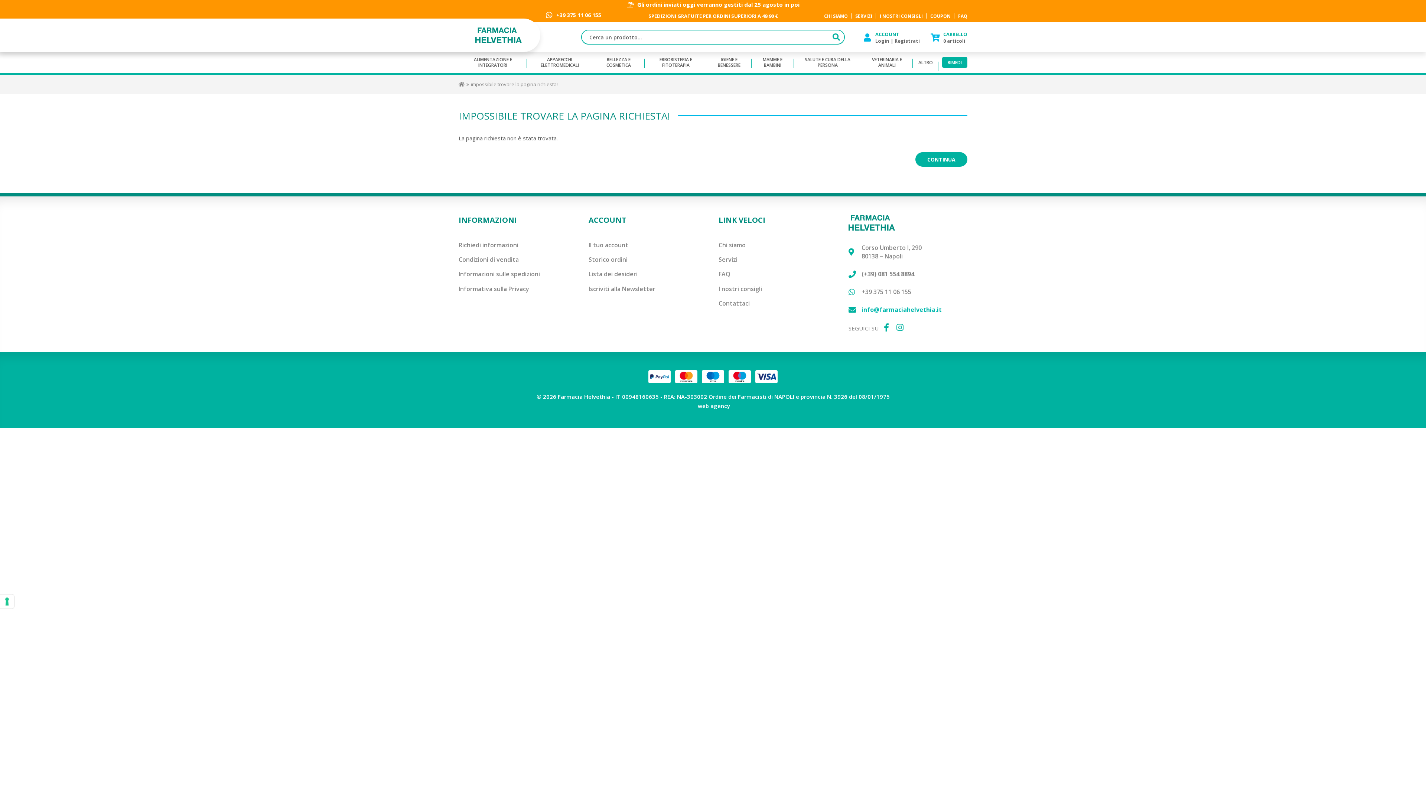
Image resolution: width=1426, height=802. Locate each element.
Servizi (728, 259)
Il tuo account (608, 245)
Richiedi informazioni (488, 245)
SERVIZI (863, 16)
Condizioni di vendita (489, 259)
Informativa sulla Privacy (494, 289)
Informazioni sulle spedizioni (499, 274)
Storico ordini (608, 259)
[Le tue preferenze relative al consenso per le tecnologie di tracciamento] (7, 601)
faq (962, 16)
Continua (941, 159)
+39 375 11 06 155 (578, 15)
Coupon (940, 16)
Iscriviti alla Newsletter (622, 289)
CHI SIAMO (836, 16)
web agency (714, 406)
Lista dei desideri (613, 274)
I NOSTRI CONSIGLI (901, 16)
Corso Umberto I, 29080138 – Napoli (892, 252)
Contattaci (734, 303)
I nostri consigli (740, 289)
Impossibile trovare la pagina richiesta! (514, 84)
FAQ (724, 274)
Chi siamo (732, 245)
